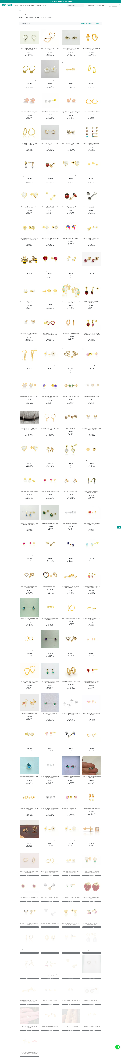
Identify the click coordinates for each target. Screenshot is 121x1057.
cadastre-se (114, 3)
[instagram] (71, 1049)
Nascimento (27, 3)
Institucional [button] (51, 1022)
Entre (109, 3)
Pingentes (68, 1037)
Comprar (29, 20)
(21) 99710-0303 (25, 1029)
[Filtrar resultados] (119, 527)
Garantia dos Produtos (52, 1033)
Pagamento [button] (88, 1022)
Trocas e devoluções (52, 1041)
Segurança (49, 1037)
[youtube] (70, 1049)
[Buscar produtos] (82, 2)
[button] (111, 3)
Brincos (16, 3)
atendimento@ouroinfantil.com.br (29, 1037)
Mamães (68, 1041)
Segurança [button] (88, 1032)
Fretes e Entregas (51, 1031)
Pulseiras (22, 3)
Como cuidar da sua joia (53, 1027)
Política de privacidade (52, 1035)
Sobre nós (49, 1039)
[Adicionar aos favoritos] (21, 23)
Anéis (67, 1039)
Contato (49, 1029)
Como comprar (50, 1025)
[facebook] (67, 1049)
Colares (44, 3)
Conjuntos (38, 3)
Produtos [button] (69, 1022)
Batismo (33, 3)
